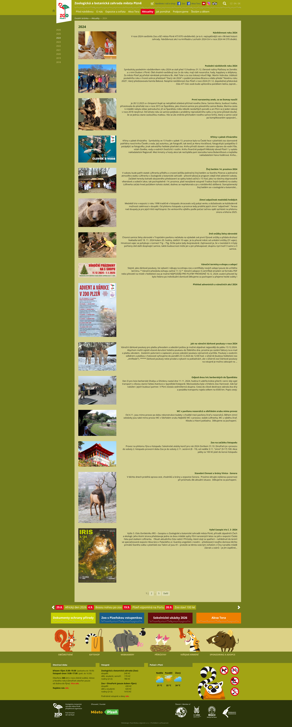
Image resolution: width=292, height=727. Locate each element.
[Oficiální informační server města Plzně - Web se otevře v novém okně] (104, 712)
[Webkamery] (127, 640)
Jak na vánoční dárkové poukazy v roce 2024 (214, 343)
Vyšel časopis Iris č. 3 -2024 (223, 529)
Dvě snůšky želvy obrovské (223, 233)
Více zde (75, 683)
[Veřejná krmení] (189, 640)
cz (231, 3)
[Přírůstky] (160, 640)
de (239, 3)
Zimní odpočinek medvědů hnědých (218, 199)
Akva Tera (219, 618)
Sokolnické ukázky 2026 (170, 618)
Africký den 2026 (75, 607)
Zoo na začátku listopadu (224, 442)
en (235, 3)
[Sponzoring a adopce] (222, 640)
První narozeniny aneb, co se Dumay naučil (214, 99)
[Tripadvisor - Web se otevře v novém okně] (214, 4)
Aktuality (96, 18)
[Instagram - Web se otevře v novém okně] (208, 4)
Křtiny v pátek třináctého (223, 137)
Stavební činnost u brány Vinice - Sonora (216, 473)
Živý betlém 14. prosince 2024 (221, 169)
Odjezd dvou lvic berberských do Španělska (214, 377)
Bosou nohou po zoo (109, 607)
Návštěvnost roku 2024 (225, 32)
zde (66, 688)
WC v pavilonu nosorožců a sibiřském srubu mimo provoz (207, 411)
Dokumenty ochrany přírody (73, 618)
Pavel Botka (134, 723)
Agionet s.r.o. (144, 723)
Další (165, 593)
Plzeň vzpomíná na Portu (148, 607)
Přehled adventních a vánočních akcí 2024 (215, 284)
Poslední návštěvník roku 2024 (221, 65)
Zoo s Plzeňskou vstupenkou (121, 618)
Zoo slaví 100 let (185, 607)
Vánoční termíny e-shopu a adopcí (219, 264)
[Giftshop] (94, 640)
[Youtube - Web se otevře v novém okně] (203, 4)
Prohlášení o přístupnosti (160, 723)
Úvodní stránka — (83, 18)
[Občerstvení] (65, 640)
